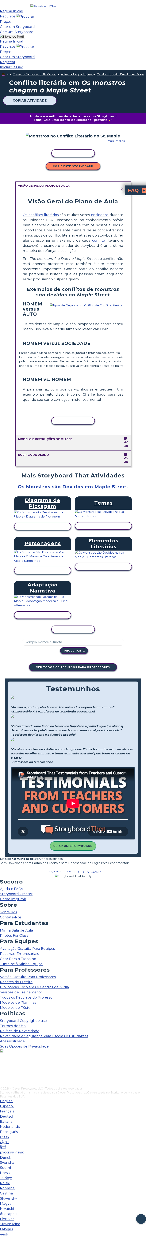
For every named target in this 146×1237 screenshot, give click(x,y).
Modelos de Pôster (16, 1008)
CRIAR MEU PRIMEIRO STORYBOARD (73, 872)
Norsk (5, 1173)
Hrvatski (7, 1209)
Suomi (5, 1168)
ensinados (100, 215)
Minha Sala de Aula (16, 930)
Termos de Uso (13, 1026)
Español (7, 1106)
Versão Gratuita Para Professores (28, 977)
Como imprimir (13, 899)
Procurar (72, 650)
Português (9, 1132)
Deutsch (7, 1116)
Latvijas (6, 1229)
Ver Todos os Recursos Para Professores (73, 667)
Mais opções (116, 141)
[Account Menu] (12, 37)
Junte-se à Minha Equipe (21, 964)
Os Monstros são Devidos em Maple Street (73, 486)
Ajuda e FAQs (11, 889)
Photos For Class (14, 935)
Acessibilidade (12, 1041)
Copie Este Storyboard (73, 166)
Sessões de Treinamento (21, 992)
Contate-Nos (10, 917)
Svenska (7, 1162)
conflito (98, 240)
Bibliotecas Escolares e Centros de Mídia (34, 987)
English (6, 1101)
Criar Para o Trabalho (18, 959)
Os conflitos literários (41, 215)
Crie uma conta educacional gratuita (76, 120)
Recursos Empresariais (19, 954)
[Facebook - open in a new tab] (2, 1065)
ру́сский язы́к (12, 1152)
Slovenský (8, 1198)
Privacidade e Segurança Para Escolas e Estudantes (44, 1036)
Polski (5, 1183)
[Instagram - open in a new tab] (2, 1071)
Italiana (6, 1121)
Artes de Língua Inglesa (77, 74)
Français (7, 1111)
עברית (4, 1137)
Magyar (6, 1203)
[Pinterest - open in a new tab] (2, 1084)
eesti (4, 1234)
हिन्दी (3, 1147)
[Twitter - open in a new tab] (2, 1078)
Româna (7, 1188)
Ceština (6, 1193)
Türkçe (6, 1178)
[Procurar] (25, 16)
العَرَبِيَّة (4, 1142)
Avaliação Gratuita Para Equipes (27, 949)
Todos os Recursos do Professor (34, 74)
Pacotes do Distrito (16, 982)
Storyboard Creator (16, 894)
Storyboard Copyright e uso (23, 1021)
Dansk (5, 1157)
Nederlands (10, 1127)
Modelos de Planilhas (18, 1002)
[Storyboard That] (43, 6)
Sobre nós (8, 912)
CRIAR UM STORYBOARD (73, 846)
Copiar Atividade (30, 100)
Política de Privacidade (19, 1031)
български (9, 1214)
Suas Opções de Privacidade (24, 1046)
